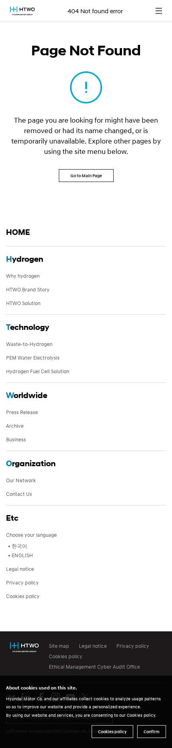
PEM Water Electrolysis (33, 357)
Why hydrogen (23, 276)
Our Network (21, 480)
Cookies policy (23, 596)
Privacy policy (22, 582)
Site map (59, 646)
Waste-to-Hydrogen (29, 344)
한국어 (19, 546)
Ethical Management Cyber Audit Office (94, 666)
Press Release (22, 412)
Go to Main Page (86, 175)
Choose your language (31, 535)
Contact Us (19, 494)
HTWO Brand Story (28, 289)
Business (16, 439)
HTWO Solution (23, 303)
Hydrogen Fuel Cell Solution (37, 371)
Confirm (152, 731)
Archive (15, 426)
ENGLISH (22, 555)
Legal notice (20, 569)
